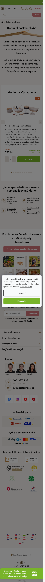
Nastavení (21, 293)
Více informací (26, 286)
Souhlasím (21, 301)
